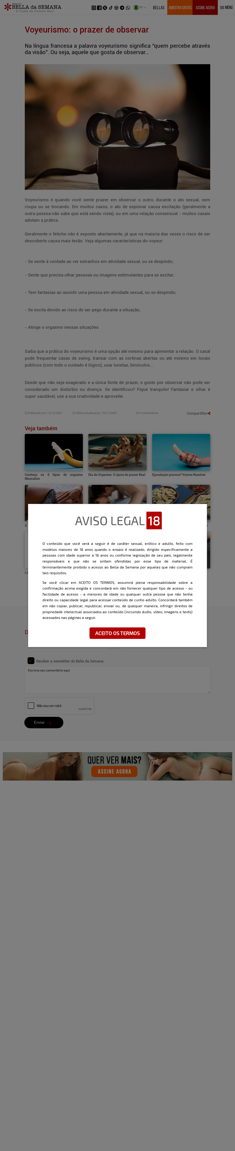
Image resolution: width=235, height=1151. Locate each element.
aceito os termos (117, 633)
